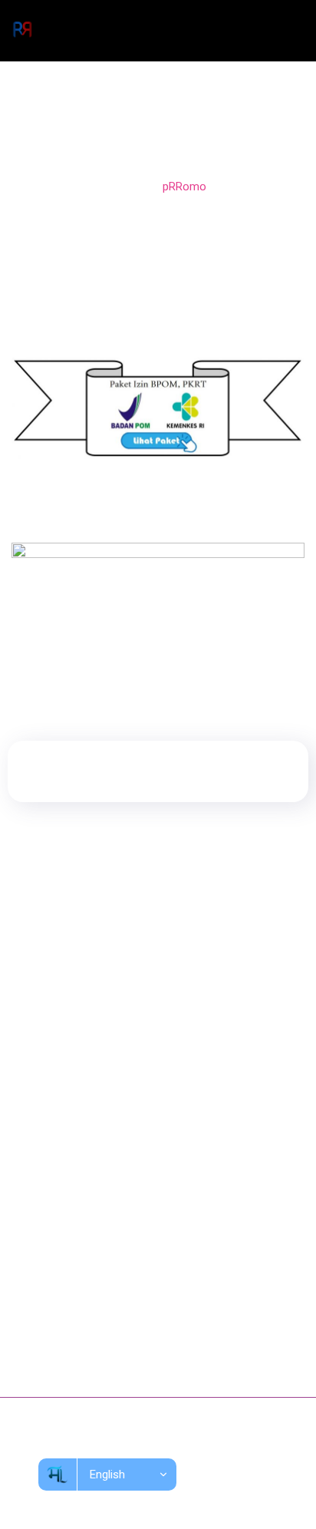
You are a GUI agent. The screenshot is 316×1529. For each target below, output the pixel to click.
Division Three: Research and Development (136, 1107)
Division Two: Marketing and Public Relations (140, 1078)
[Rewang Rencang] (22, 31)
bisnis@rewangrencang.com (103, 1323)
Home (125, 186)
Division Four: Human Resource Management (141, 1135)
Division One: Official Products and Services (138, 1050)
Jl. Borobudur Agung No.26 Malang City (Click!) (148, 1290)
